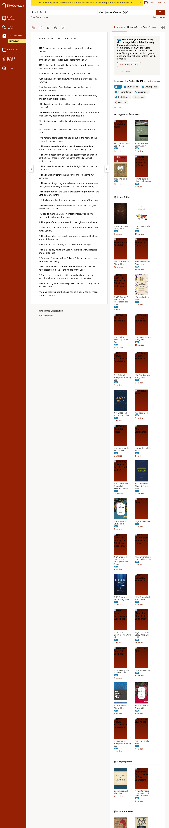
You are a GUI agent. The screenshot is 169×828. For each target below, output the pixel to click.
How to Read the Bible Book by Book (143, 180)
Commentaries (125, 811)
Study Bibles (123, 197)
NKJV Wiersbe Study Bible (120, 707)
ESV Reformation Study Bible (121, 263)
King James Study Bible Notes (122, 144)
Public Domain (46, 315)
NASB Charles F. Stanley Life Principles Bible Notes (121, 301)
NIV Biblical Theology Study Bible (121, 339)
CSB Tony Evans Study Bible (121, 227)
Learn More (125, 71)
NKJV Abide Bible (142, 521)
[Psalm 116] (31, 168)
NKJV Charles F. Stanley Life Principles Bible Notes (121, 560)
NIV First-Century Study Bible (142, 376)
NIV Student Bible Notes (143, 449)
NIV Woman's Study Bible (120, 522)
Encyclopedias (124, 761)
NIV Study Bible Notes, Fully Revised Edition (121, 486)
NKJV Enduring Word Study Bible (121, 598)
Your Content (149, 27)
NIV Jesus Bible (141, 413)
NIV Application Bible (142, 298)
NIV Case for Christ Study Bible (143, 338)
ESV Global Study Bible (142, 227)
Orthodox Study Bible (142, 742)
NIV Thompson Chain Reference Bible (142, 486)
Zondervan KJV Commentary (141, 144)
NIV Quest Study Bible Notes (121, 449)
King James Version (49, 310)
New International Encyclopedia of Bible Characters (143, 793)
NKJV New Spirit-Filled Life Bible (121, 671)
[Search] (160, 12)
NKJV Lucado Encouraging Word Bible (122, 634)
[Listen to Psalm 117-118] (63, 28)
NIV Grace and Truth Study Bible (121, 414)
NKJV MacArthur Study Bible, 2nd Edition (142, 634)
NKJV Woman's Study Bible (141, 707)
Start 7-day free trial (129, 64)
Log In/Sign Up (156, 2)
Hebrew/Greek (134, 27)
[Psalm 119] (107, 168)
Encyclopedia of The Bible (121, 792)
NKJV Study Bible (142, 670)
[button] (154, 3)
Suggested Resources (128, 114)
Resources (119, 27)
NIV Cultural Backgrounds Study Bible (122, 377)
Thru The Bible (120, 179)
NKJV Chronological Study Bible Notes (143, 558)
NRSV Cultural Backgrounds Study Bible (122, 743)
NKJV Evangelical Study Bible (142, 598)
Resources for (128, 81)
